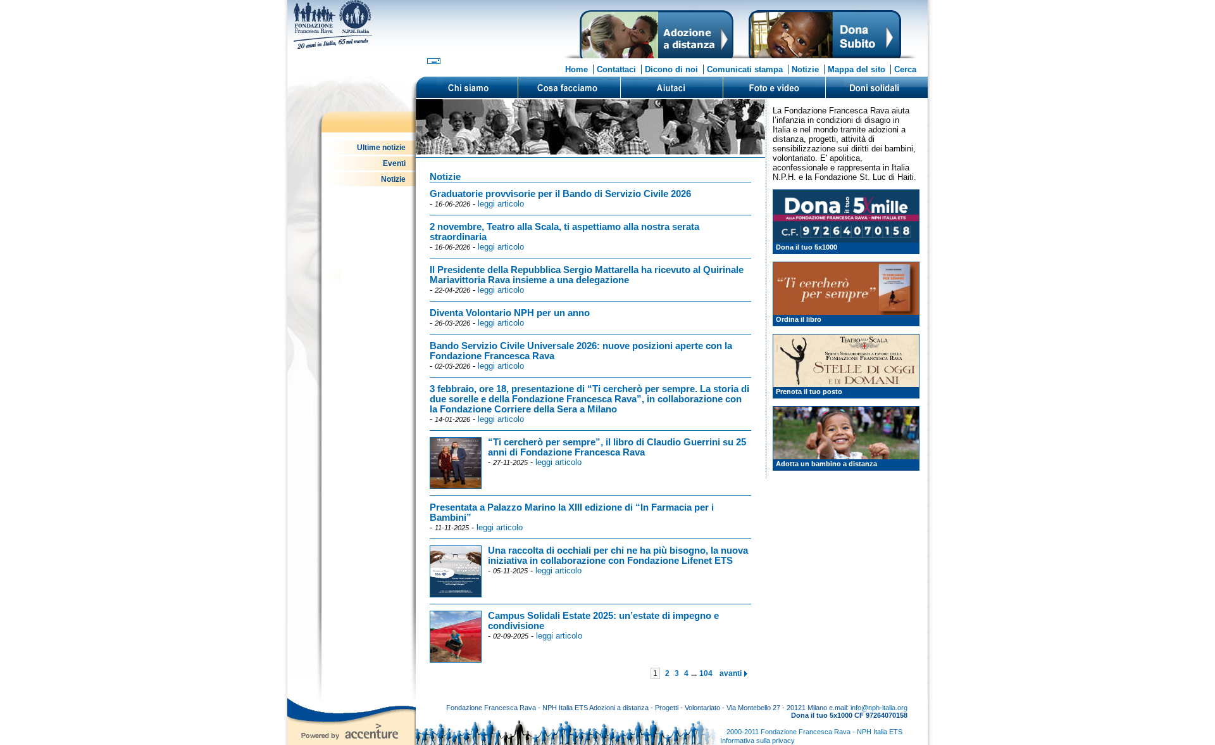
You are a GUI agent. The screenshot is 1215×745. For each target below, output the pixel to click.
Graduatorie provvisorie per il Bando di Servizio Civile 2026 (560, 194)
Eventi (394, 163)
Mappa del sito (856, 69)
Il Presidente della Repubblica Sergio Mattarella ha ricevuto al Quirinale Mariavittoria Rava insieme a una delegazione (587, 275)
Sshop (876, 87)
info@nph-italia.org (878, 707)
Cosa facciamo (569, 87)
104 (706, 673)
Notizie (805, 69)
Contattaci (616, 69)
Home (576, 69)
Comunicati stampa (745, 69)
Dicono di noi (671, 69)
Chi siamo (467, 87)
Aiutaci (671, 87)
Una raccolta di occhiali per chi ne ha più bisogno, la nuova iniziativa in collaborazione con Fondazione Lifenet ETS (618, 555)
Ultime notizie (381, 147)
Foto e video (774, 87)
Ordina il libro (798, 319)
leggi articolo (501, 203)
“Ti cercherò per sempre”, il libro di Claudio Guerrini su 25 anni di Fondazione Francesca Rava (617, 447)
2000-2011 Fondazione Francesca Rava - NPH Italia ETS (814, 731)
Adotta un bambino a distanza (826, 464)
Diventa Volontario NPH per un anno (510, 313)
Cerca (905, 69)
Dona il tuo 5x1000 (806, 247)
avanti (731, 673)
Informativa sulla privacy (757, 740)
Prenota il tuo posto (809, 391)
